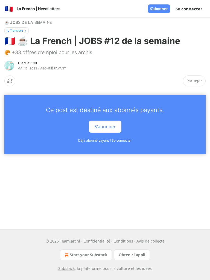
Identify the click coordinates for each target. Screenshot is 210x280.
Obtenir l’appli (132, 254)
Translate (16, 30)
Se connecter (189, 8)
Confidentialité (96, 241)
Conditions (123, 241)
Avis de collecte (150, 241)
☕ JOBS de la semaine (28, 22)
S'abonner (159, 8)
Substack (66, 268)
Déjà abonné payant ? (105, 140)
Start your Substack (88, 254)
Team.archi (27, 63)
